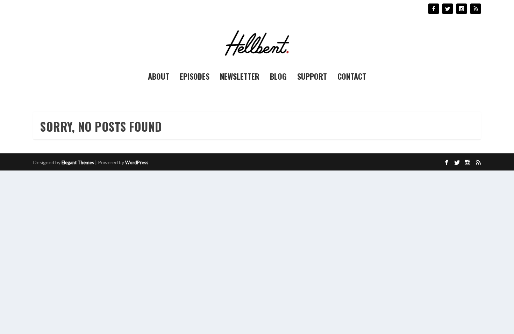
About (158, 77)
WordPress (136, 162)
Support (312, 77)
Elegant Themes (78, 162)
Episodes (194, 77)
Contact (351, 77)
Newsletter (239, 77)
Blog (278, 77)
